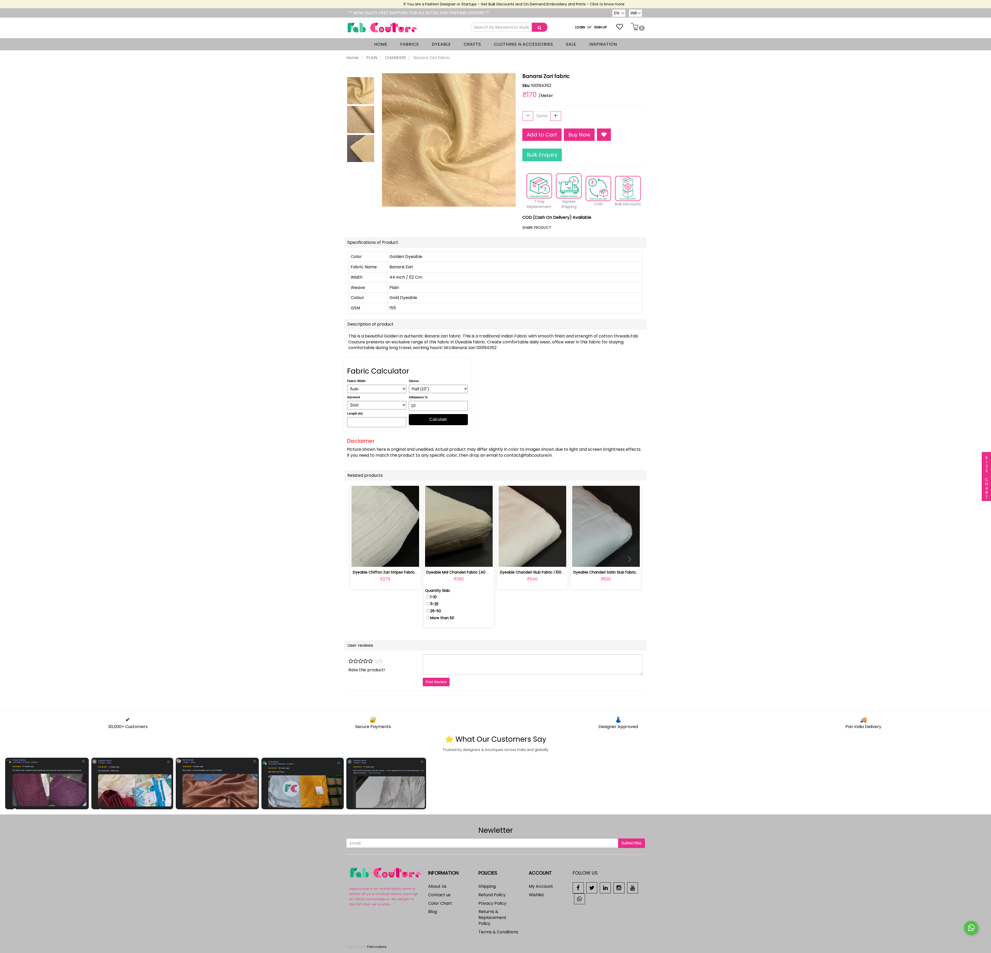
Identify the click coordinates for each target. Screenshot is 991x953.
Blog (432, 912)
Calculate (438, 419)
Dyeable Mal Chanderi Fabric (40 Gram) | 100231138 (472, 572)
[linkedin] (605, 888)
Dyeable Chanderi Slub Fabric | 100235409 (537, 572)
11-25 (434, 604)
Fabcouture (377, 946)
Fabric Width (356, 381)
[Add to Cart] (446, 560)
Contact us (439, 895)
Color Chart (440, 903)
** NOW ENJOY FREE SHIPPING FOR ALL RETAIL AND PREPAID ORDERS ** (418, 13)
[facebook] (578, 888)
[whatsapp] (579, 898)
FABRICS (409, 44)
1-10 (433, 597)
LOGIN (580, 27)
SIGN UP (600, 27)
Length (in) (355, 413)
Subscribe (631, 843)
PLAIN (371, 58)
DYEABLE (441, 44)
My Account (541, 886)
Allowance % (418, 397)
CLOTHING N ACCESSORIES (523, 44)
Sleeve (414, 381)
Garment (353, 397)
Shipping (487, 886)
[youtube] (632, 888)
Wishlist (536, 895)
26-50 (435, 610)
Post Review (436, 681)
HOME (380, 44)
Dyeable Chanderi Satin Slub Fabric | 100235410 (615, 572)
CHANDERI (395, 58)
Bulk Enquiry (542, 154)
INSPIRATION (603, 44)
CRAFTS (472, 44)
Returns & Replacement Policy (492, 917)
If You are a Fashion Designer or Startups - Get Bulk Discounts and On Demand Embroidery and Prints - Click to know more (491, 4)
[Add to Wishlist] (604, 134)
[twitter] (591, 888)
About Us (437, 886)
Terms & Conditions (498, 932)
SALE (571, 44)
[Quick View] (397, 560)
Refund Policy (492, 895)
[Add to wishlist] (385, 560)
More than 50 (442, 617)
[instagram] (619, 888)
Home (352, 58)
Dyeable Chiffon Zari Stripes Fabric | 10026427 (394, 572)
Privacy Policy (492, 903)
